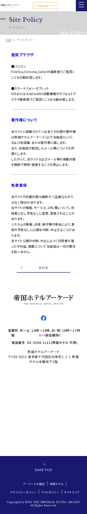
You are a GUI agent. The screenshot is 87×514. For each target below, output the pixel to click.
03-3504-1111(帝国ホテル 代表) (52, 342)
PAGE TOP (43, 470)
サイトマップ (71, 492)
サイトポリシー (50, 492)
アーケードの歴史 (34, 484)
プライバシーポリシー (23, 492)
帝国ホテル (57, 484)
